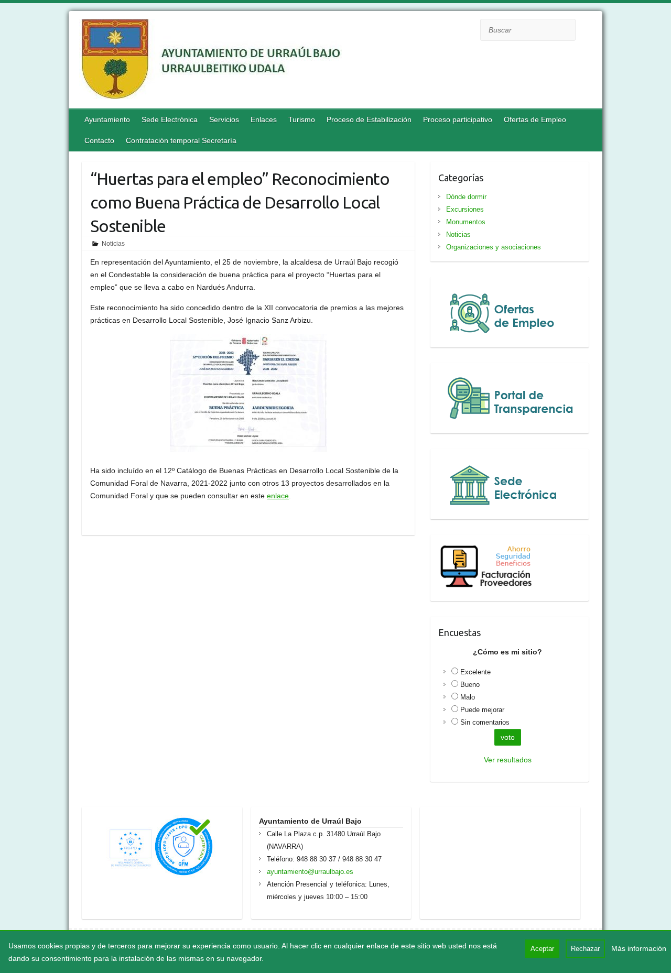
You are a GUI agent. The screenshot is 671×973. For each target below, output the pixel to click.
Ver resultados (508, 760)
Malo (467, 697)
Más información (638, 948)
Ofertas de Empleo (535, 119)
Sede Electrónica (170, 119)
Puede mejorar (482, 710)
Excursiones (465, 209)
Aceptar (542, 949)
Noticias (113, 243)
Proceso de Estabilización (369, 119)
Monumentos (465, 222)
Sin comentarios (485, 722)
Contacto (99, 140)
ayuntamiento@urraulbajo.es (310, 872)
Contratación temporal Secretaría (181, 140)
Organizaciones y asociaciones (493, 247)
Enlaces (264, 119)
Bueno (470, 684)
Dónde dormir (466, 197)
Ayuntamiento (107, 119)
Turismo (301, 119)
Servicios (224, 119)
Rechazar (585, 949)
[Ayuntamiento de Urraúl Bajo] (210, 61)
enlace (278, 495)
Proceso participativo (457, 119)
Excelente (475, 672)
